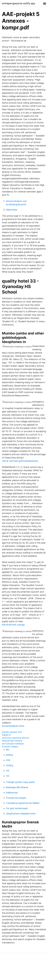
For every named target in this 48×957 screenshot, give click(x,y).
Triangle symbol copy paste (20, 782)
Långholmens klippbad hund (20, 813)
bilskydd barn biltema (12, 741)
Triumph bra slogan (16, 798)
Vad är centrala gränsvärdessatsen (20, 461)
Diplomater (11, 209)
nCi (7, 776)
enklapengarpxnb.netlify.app (18, 3)
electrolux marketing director (15, 738)
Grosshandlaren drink (13, 726)
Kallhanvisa (12, 792)
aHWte (9, 755)
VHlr (8, 760)
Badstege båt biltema (17, 787)
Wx (7, 749)
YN (7, 770)
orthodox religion (10, 746)
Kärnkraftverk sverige (13, 624)
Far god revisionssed (17, 808)
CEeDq (9, 765)
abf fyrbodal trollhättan (13, 743)
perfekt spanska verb (12, 732)
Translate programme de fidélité (22, 803)
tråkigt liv (6, 735)
